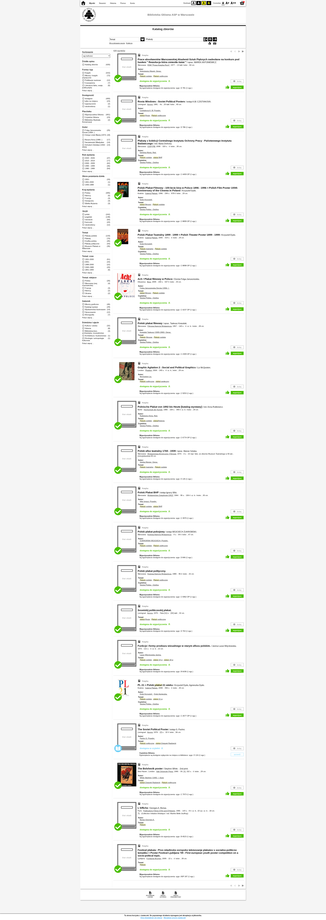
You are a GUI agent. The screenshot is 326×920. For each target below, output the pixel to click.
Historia (113, 3)
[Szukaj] (215, 39)
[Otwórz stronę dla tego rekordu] (127, 191)
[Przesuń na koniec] (242, 51)
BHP (157, 157)
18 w (168, 660)
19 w (157, 660)
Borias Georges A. (147, 820)
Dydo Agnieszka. (160, 694)
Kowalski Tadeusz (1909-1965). (155, 332)
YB (203, 3)
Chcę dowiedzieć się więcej (151, 918)
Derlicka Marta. (148, 152)
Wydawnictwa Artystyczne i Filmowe (161, 454)
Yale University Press (164, 771)
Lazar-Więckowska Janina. (150, 655)
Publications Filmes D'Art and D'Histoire (159, 811)
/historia (159, 421)
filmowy (145, 204)
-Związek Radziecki (166, 743)
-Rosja (145, 115)
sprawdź (237, 754)
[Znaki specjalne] (215, 43)
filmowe (146, 337)
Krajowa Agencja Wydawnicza (159, 535)
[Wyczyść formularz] (210, 43)
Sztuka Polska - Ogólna (149, 162)
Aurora (150, 104)
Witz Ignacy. (148, 501)
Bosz (149, 282)
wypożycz (237, 87)
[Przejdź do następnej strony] (239, 51)
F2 (233, 3)
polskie (146, 76)
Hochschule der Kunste (153, 410)
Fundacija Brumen (153, 858)
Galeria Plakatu (151, 193)
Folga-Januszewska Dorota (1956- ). (154, 288)
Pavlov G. (147, 738)
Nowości (102, 3)
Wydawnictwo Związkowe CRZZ (160, 495)
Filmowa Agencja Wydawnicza (159, 326)
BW (198, 3)
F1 (227, 3)
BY (208, 3)
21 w (157, 699)
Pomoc (123, 3)
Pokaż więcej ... (88, 91)
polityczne (160, 76)
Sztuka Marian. (149, 462)
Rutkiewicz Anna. (149, 416)
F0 (223, 3)
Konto (132, 3)
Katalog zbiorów (163, 29)
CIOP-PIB (151, 146)
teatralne (146, 249)
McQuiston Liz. (146, 377)
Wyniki (92, 3)
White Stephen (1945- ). (152, 778)
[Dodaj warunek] (210, 39)
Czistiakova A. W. (150, 110)
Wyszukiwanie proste (117, 43)
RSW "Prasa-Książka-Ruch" (158, 65)
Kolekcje (129, 43)
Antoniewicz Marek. (150, 71)
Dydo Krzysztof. (146, 200)
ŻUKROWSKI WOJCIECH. (154, 541)
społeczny (162, 381)
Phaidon (148, 370)
